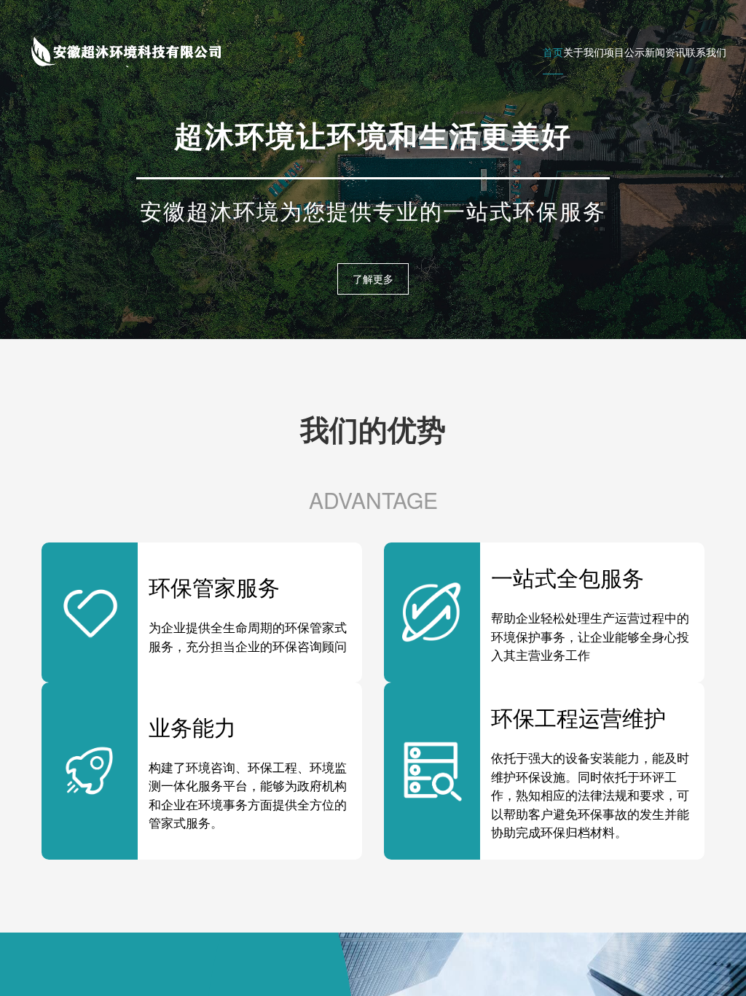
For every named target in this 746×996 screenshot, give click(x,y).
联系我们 (706, 51)
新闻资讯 (665, 51)
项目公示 (624, 51)
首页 (553, 51)
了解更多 (373, 278)
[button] (373, 319)
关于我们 (583, 51)
